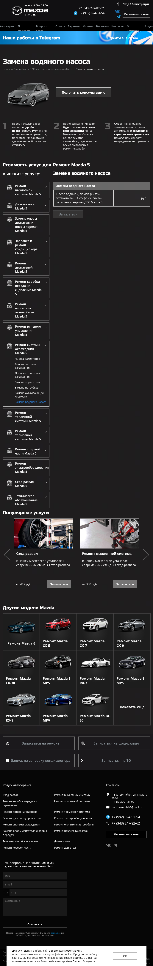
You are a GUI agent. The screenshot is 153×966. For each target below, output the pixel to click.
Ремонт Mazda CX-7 (92, 643)
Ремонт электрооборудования (73, 818)
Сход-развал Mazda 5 (24, 484)
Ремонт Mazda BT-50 (95, 718)
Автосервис (7, 26)
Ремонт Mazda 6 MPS (130, 680)
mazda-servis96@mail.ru (127, 807)
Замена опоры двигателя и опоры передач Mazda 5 (26, 224)
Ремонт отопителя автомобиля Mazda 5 (24, 310)
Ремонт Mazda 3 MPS (57, 680)
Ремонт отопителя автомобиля (74, 824)
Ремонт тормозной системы (72, 812)
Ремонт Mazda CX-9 (129, 643)
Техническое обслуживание (20, 841)
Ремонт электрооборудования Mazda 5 (32, 467)
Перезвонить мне (136, 14)
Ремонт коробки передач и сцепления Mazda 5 (28, 288)
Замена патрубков (26, 387)
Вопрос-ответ (41, 29)
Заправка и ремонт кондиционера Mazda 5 (26, 247)
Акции (149, 26)
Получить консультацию (83, 92)
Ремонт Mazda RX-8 (18, 718)
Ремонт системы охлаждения (25, 365)
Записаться (68, 214)
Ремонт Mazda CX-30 (18, 680)
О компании (133, 29)
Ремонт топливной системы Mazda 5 (28, 417)
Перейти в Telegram (122, 38)
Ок (125, 956)
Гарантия (74, 26)
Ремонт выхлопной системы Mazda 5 (28, 190)
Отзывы (88, 26)
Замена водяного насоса (30, 402)
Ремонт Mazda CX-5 (55, 643)
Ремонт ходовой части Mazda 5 (27, 451)
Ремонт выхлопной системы (107, 553)
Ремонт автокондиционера (20, 812)
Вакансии (102, 26)
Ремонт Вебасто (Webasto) (71, 831)
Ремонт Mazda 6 (21, 643)
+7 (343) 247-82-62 (91, 8)
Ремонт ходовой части (17, 847)
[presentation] (7, 555)
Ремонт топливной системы (72, 801)
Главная (8, 69)
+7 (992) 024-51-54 (126, 817)
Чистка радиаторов (27, 358)
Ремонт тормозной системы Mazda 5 (28, 435)
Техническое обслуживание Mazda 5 (26, 500)
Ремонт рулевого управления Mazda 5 (28, 330)
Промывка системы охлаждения (27, 374)
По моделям (24, 29)
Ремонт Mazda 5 (23, 69)
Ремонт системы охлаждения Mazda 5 (54, 69)
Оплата (60, 26)
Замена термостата (27, 382)
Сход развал (27, 553)
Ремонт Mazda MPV (55, 718)
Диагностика (62, 841)
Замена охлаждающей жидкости (29, 394)
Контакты (117, 26)
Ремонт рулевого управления (22, 818)
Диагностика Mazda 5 (25, 206)
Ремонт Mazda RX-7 (92, 680)
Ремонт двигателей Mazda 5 (24, 267)
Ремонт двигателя (65, 847)
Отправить (35, 924)
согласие (56, 932)
